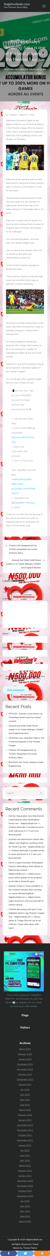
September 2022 (25, 1079)
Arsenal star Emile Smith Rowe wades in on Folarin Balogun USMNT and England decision (26, 729)
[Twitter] (25, 1253)
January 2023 (25, 1059)
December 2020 (25, 1180)
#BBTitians (17, 483)
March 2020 (25, 1221)
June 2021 (25, 1155)
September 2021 (25, 1140)
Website (7, 661)
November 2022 (25, 1069)
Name (6, 633)
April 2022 (25, 1104)
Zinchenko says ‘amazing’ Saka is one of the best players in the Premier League (26, 742)
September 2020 (25, 1196)
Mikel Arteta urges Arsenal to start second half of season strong (26, 901)
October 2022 (25, 1074)
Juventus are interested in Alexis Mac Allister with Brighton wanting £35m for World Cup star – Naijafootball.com (27, 843)
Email (6, 647)
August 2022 (25, 1084)
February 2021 (25, 1170)
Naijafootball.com (17, 4)
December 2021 (25, 1125)
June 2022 (25, 1094)
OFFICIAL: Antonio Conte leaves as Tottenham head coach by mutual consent (25, 717)
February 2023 (25, 1054)
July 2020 (25, 1201)
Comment (7, 598)
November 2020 (25, 1186)
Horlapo (13, 114)
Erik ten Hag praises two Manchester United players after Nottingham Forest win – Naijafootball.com (26, 820)
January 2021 (25, 1175)
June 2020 (25, 1206)
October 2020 (25, 1191)
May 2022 (25, 1099)
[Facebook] (8, 1253)
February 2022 (25, 1115)
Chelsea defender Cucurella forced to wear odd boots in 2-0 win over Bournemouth (26, 831)
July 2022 (25, 1089)
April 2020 (25, 1216)
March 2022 (25, 1109)
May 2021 (25, 1160)
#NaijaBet (26, 479)
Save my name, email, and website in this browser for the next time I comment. (25, 677)
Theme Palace (30, 1248)
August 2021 (25, 1145)
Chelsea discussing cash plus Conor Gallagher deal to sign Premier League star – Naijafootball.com (26, 913)
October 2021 (25, 1135)
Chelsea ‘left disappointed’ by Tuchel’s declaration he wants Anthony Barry (23, 754)
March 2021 (25, 1165)
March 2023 (25, 1049)
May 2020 (25, 1211)
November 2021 (25, 1130)
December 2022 (25, 1064)
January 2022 (25, 1120)
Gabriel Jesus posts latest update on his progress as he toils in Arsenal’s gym (25, 877)
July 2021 (25, 1150)
